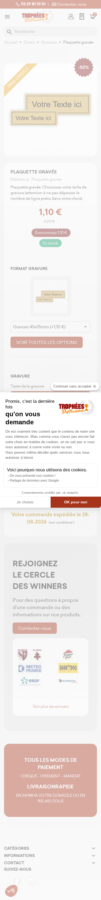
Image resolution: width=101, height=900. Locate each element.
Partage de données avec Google (34, 480)
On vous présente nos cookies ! (32, 476)
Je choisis (25, 502)
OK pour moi (75, 502)
